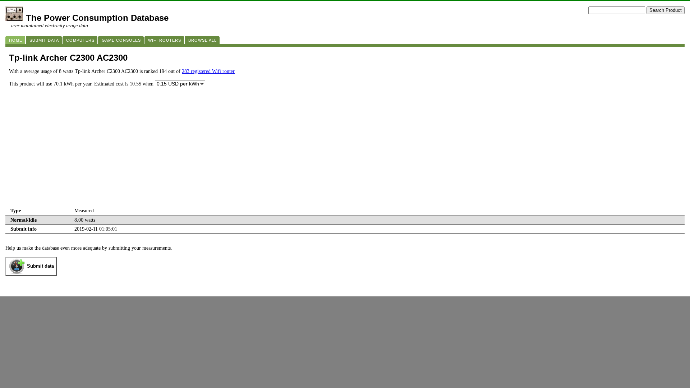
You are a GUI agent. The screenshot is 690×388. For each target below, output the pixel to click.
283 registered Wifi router (208, 71)
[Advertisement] (345, 152)
